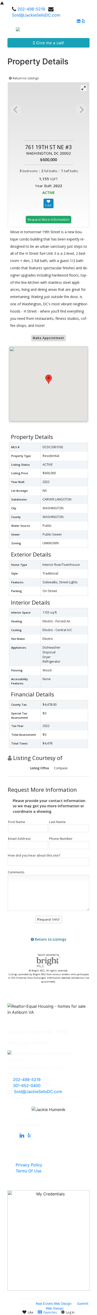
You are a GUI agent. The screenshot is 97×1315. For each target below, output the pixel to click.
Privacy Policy (29, 1164)
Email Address (19, 838)
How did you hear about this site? (34, 855)
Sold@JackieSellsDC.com (36, 15)
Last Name (57, 822)
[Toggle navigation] (87, 31)
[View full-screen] (84, 88)
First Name (16, 822)
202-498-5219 (31, 9)
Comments (16, 872)
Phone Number (61, 838)
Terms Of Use (28, 1170)
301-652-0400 (27, 1085)
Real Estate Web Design (53, 1303)
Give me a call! (49, 42)
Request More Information (48, 219)
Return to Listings (25, 78)
